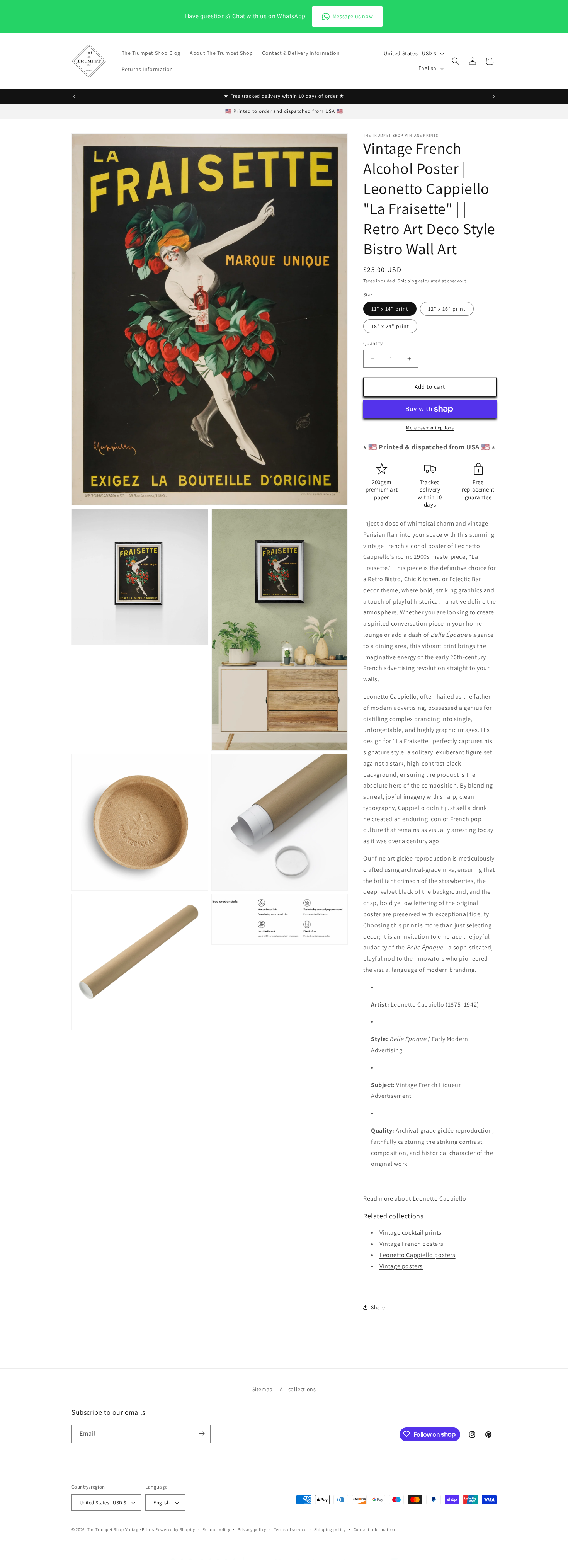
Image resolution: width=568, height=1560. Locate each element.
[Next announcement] (493, 96)
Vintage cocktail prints (410, 1232)
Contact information (374, 1529)
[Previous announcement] (74, 96)
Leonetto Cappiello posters (417, 1255)
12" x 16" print (447, 308)
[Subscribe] (201, 1433)
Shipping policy (330, 1529)
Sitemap (262, 1389)
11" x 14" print (389, 308)
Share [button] (378, 1307)
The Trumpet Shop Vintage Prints (121, 1530)
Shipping (407, 281)
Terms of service (290, 1529)
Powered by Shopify (175, 1530)
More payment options (430, 427)
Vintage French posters (411, 1244)
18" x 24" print (390, 326)
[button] (455, 61)
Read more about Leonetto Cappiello (414, 1198)
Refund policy (216, 1529)
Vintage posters (401, 1266)
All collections (298, 1389)
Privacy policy (252, 1529)
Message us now (353, 16)
